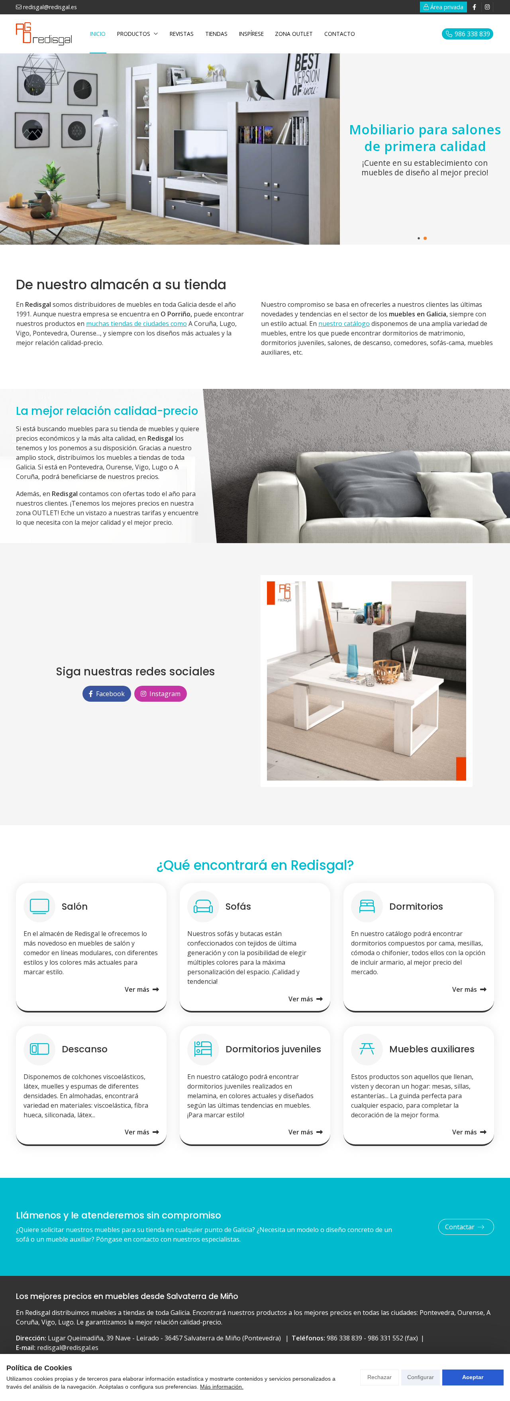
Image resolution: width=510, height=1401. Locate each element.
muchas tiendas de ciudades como (136, 323)
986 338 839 (344, 1338)
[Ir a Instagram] (487, 7)
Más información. (221, 1386)
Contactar (460, 1226)
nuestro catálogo (344, 323)
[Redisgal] (44, 34)
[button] (419, 238)
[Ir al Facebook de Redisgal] (474, 7)
